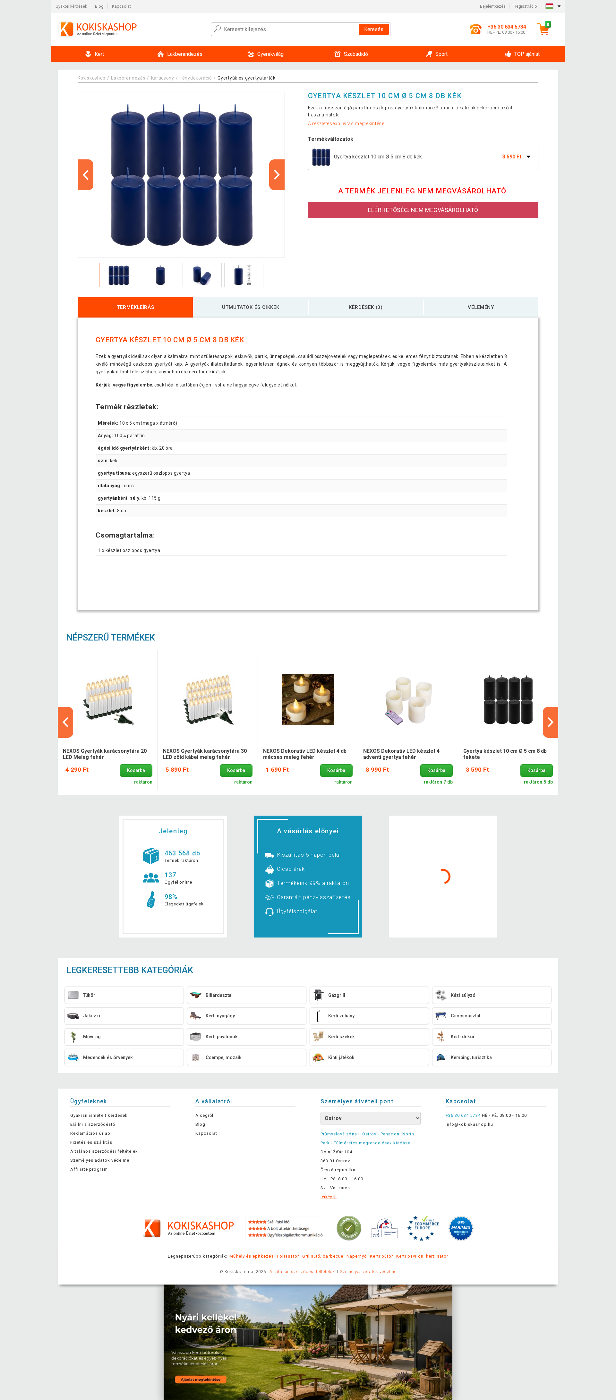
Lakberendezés (128, 78)
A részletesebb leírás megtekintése (346, 123)
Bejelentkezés (493, 6)
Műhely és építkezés (251, 1256)
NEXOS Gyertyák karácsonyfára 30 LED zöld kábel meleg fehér (205, 754)
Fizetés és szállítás (91, 1142)
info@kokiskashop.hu (469, 1124)
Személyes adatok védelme (99, 1160)
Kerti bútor (381, 1256)
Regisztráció (525, 6)
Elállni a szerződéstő (92, 1124)
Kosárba (136, 770)
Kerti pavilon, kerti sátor (422, 1256)
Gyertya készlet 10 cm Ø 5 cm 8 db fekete (505, 754)
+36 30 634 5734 (463, 1115)
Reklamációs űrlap (90, 1133)
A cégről (204, 1115)
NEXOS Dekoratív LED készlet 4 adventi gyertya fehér (401, 754)
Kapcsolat (121, 6)
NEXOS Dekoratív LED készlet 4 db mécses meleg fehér (304, 754)
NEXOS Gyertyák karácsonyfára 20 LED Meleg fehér (105, 754)
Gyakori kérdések (71, 6)
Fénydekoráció (196, 78)
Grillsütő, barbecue (322, 1256)
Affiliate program (89, 1169)
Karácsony (162, 78)
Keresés (373, 29)
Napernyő (356, 1256)
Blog (99, 6)
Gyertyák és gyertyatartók (247, 78)
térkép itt (329, 1196)
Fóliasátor (288, 1256)
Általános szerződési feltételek (104, 1151)
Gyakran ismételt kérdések (99, 1115)
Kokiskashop (92, 78)
